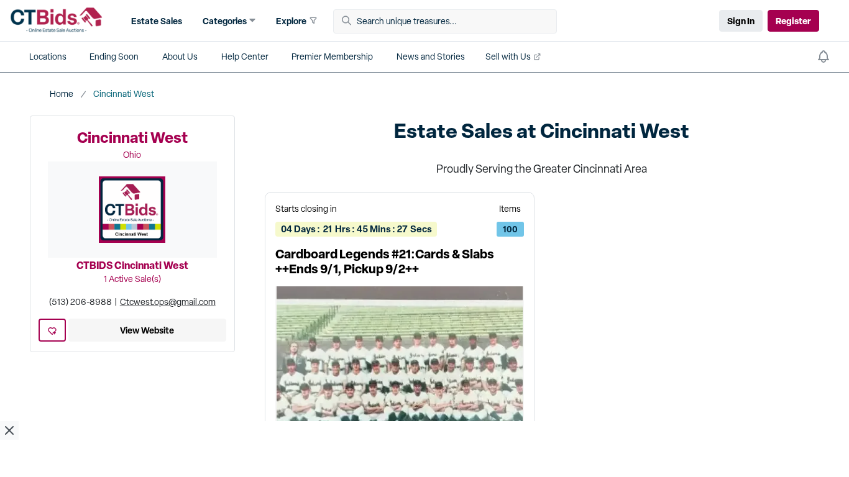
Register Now (424, 373)
